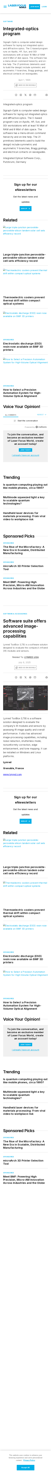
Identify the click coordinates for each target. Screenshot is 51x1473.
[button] (5, 7)
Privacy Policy (29, 1460)
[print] (46, 95)
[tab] (10, 415)
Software (8, 21)
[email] (35, 95)
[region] (25, 421)
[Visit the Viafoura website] (41, 427)
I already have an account (25, 455)
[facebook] (16, 95)
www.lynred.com (12, 774)
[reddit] (30, 95)
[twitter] (25, 95)
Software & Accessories (15, 614)
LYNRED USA (31, 657)
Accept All (25, 1468)
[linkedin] (20, 95)
